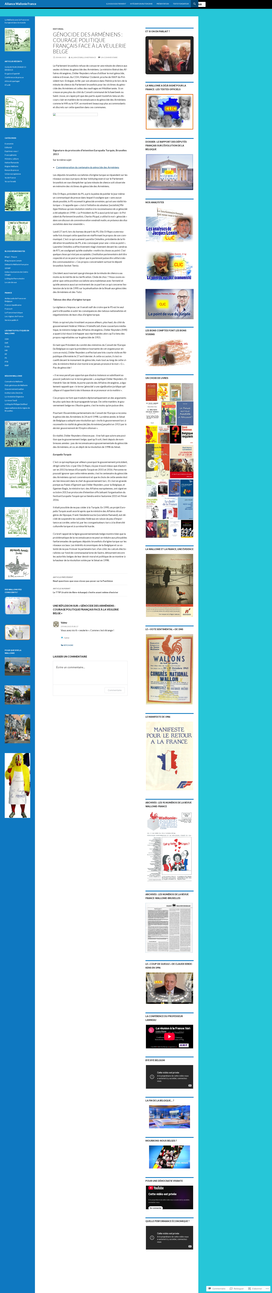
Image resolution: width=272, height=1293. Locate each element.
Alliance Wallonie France (20, 4)
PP (6, 354)
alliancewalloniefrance (83, 57)
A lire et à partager (12, 81)
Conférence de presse (14, 77)
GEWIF (8, 268)
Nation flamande (12, 162)
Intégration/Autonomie (141, 4)
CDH (7, 339)
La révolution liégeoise (14, 396)
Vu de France (10, 177)
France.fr (9, 309)
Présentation (163, 4)
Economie (9, 143)
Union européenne (13, 174)
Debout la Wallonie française (16, 264)
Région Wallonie (11, 166)
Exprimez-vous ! (12, 151)
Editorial (58, 29)
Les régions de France (14, 316)
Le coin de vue (11, 282)
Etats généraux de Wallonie (16, 385)
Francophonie (11, 155)
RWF (7, 365)
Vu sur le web (10, 181)
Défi (6, 343)
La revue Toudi (11, 400)
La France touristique (14, 312)
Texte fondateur (181, 4)
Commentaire (115, 690)
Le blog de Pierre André (14, 278)
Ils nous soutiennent (116, 4)
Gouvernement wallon (14, 389)
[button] (162, 63)
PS (6, 358)
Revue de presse (12, 170)
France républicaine (13, 305)
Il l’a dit (7, 85)
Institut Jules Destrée (14, 393)
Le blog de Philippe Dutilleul (16, 404)
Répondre (68, 645)
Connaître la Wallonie (14, 381)
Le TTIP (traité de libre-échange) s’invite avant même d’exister (85, 590)
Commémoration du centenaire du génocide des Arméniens (87, 167)
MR (6, 350)
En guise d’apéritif (12, 73)
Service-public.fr (11, 320)
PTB (6, 361)
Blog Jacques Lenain (13, 260)
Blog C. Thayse (11, 257)
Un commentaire (109, 57)
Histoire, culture (12, 159)
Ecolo (7, 346)
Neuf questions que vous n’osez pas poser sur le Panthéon (83, 579)
